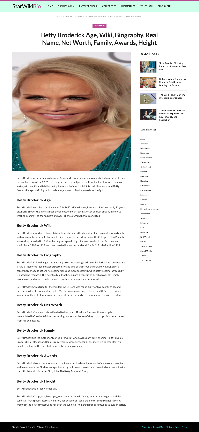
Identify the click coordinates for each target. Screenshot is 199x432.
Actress (144, 143)
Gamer (143, 199)
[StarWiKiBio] (26, 6)
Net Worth (145, 237)
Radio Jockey (146, 246)
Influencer (128, 6)
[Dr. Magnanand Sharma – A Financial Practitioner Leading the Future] (148, 82)
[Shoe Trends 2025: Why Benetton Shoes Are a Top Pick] (148, 67)
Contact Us (158, 427)
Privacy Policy (181, 427)
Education (145, 185)
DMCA (169, 427)
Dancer (143, 171)
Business (144, 153)
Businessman (66, 6)
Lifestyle (144, 223)
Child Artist (145, 167)
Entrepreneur (88, 6)
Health (143, 204)
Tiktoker (144, 255)
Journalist (144, 218)
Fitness (143, 195)
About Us (146, 427)
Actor (143, 139)
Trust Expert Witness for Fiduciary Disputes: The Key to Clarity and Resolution (172, 115)
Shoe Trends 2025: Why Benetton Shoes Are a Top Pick (172, 66)
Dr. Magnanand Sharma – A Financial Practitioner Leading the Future (172, 82)
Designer (144, 176)
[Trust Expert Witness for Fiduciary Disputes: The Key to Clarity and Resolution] (148, 114)
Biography (164, 6)
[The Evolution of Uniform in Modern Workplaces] (148, 98)
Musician (144, 232)
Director (144, 181)
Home (49, 6)
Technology (145, 260)
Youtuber (146, 6)
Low (142, 227)
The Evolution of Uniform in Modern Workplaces (172, 96)
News (143, 241)
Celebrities (109, 6)
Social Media (146, 251)
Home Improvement (149, 209)
